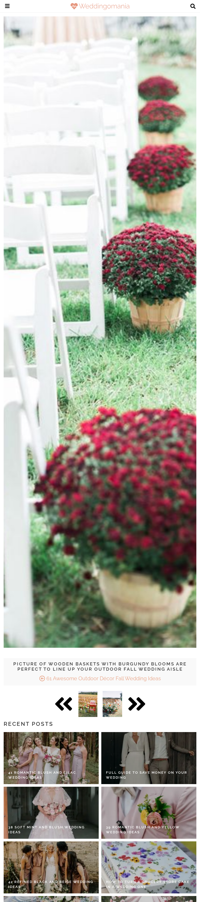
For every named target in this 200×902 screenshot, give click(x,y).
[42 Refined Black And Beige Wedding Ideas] (51, 867)
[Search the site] (193, 6)
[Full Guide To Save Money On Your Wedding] (148, 758)
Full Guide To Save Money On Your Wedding (146, 775)
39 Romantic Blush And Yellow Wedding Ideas (143, 829)
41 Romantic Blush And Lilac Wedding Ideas (42, 775)
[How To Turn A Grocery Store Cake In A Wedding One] (148, 867)
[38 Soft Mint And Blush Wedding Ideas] (51, 813)
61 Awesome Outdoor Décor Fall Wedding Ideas (103, 678)
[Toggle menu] (7, 7)
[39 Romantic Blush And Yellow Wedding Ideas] (148, 813)
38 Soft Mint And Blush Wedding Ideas (46, 829)
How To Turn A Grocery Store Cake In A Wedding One (148, 884)
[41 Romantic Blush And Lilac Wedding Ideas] (51, 758)
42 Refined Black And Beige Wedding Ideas (50, 884)
